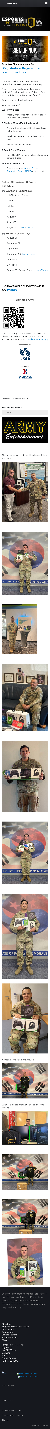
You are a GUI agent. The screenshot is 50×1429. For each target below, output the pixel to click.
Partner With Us (10, 1361)
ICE (3, 1356)
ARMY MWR (12, 3)
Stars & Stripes (9, 1358)
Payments (7, 1348)
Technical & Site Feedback (12, 1415)
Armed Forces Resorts (12, 1345)
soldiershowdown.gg (38, 339)
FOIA (4, 1340)
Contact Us (7, 1332)
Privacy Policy (7, 1400)
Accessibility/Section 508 (11, 1410)
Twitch (12, 290)
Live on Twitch (26, 227)
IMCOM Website (9, 1350)
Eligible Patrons (9, 1335)
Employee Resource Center (15, 1327)
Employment (8, 1329)
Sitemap (5, 1420)
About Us (6, 1324)
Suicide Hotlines (9, 1338)
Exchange (7, 1353)
